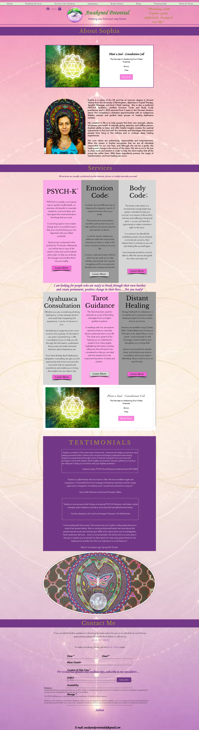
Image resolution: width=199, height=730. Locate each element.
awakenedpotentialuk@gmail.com (102, 727)
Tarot (100, 298)
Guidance (100, 305)
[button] (59, 8)
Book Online (113, 647)
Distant (137, 298)
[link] (126, 54)
